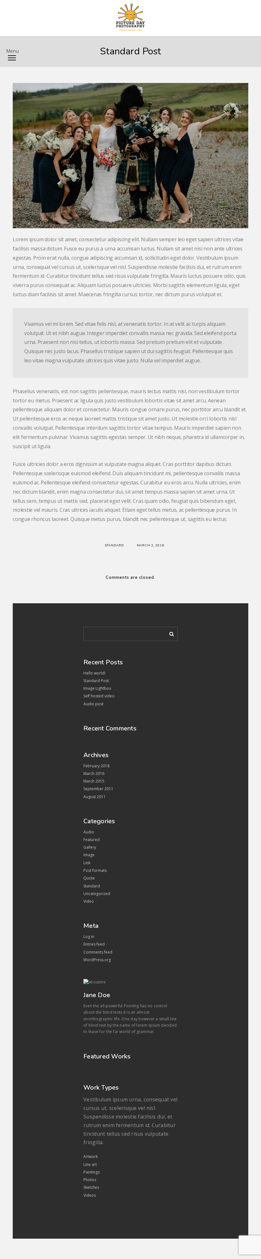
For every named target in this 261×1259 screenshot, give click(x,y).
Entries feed (94, 944)
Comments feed (97, 952)
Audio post (93, 704)
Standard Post (96, 680)
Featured (91, 839)
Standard (114, 545)
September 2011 (98, 788)
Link (86, 863)
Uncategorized (96, 893)
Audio (88, 832)
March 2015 (93, 781)
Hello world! (94, 673)
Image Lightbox (97, 688)
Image (89, 855)
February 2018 (96, 766)
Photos (89, 1179)
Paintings (91, 1172)
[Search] (169, 633)
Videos (89, 1195)
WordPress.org (97, 959)
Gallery (89, 847)
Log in (88, 936)
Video (88, 901)
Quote (89, 878)
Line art (90, 1164)
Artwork (90, 1156)
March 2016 (93, 773)
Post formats (95, 870)
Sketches (91, 1187)
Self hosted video (99, 696)
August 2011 (94, 796)
